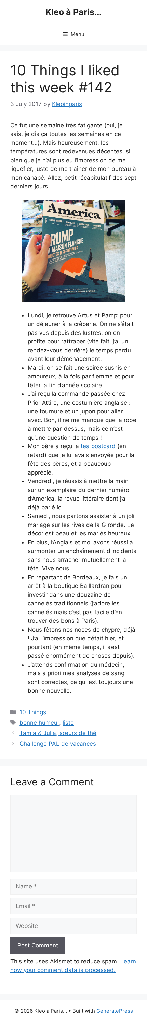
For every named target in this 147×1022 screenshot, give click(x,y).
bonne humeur (39, 722)
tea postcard (98, 446)
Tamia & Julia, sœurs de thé (57, 733)
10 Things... (35, 712)
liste (68, 722)
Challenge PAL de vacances (57, 743)
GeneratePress (114, 1011)
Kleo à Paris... (73, 12)
